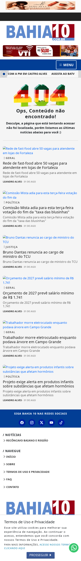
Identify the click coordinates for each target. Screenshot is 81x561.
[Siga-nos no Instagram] (31, 422)
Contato (12, 487)
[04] (40, 51)
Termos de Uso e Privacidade (27, 472)
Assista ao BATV (61, 73)
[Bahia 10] (40, 32)
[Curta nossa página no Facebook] (22, 422)
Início (10, 456)
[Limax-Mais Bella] (40, 5)
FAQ (8, 479)
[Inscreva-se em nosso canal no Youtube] (51, 422)
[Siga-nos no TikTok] (61, 422)
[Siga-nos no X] (41, 422)
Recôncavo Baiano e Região (26, 440)
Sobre (10, 464)
